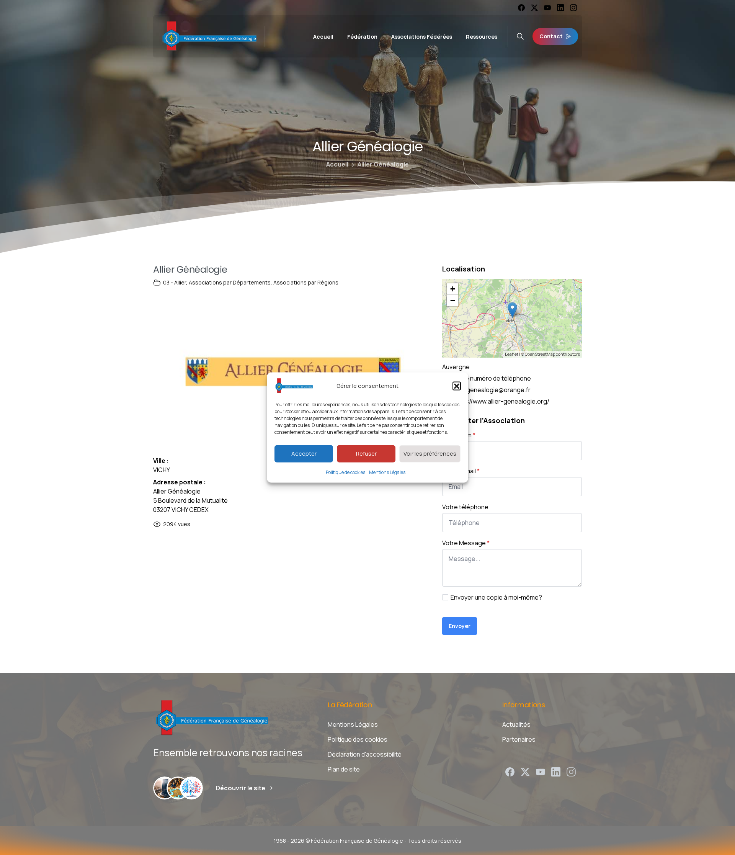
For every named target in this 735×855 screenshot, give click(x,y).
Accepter (304, 454)
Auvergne (456, 367)
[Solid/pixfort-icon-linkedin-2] (556, 771)
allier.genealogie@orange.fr (491, 390)
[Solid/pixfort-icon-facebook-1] (510, 771)
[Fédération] (164, 788)
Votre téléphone (465, 507)
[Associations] (178, 788)
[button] (457, 385)
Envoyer (459, 625)
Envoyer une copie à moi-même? (496, 597)
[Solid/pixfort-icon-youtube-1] (540, 771)
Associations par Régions (305, 282)
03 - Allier (174, 282)
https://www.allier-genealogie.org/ (500, 401)
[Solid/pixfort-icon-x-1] (525, 771)
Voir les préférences (429, 454)
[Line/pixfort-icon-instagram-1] (571, 771)
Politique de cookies (345, 472)
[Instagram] (573, 7)
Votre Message (466, 543)
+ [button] (452, 289)
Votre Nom (458, 435)
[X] (534, 7)
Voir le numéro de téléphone (491, 378)
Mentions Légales (387, 472)
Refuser (366, 454)
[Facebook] (521, 7)
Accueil (337, 164)
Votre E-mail (461, 471)
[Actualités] (191, 788)
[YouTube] (547, 7)
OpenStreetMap (540, 354)
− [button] (452, 300)
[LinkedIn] (560, 7)
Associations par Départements (230, 282)
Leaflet (511, 354)
